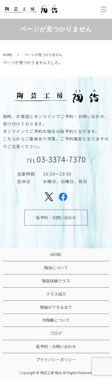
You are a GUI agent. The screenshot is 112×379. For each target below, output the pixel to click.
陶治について (56, 267)
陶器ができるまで (56, 307)
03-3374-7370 (61, 159)
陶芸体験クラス (56, 281)
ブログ (56, 333)
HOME (7, 54)
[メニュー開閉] (104, 9)
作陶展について (56, 320)
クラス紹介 (56, 294)
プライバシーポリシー (56, 359)
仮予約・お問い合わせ (56, 217)
